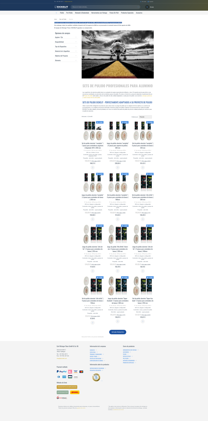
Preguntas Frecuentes (95, 370)
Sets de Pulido (63, 19)
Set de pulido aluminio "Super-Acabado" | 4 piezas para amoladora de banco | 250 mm (142, 300)
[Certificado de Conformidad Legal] (97, 381)
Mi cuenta (144, 1)
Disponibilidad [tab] (59, 42)
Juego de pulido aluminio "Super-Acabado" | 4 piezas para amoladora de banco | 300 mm (117, 300)
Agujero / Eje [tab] (59, 37)
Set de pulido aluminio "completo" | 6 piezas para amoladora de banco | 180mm (117, 197)
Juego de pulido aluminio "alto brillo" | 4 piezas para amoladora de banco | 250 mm (92, 248)
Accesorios (126, 352)
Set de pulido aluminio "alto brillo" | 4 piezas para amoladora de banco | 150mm (92, 300)
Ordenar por (135, 117)
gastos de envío (81, 408)
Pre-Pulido (125, 358)
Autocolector (63, 392)
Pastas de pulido (88, 95)
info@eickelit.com (68, 1)
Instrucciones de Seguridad (97, 368)
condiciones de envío (118, 409)
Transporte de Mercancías (67, 387)
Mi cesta (152, 7)
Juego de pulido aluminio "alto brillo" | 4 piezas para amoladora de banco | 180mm (142, 248)
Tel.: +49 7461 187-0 (58, 1)
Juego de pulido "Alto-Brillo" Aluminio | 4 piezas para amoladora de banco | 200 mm (117, 248)
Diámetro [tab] (58, 60)
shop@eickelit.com (62, 358)
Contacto (92, 350)
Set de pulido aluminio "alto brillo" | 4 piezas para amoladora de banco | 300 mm (142, 197)
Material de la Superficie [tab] (62, 51)
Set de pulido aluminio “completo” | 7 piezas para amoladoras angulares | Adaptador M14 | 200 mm (92, 145)
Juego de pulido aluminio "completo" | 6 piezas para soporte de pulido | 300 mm (118, 145)
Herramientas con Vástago (129, 350)
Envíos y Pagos (93, 356)
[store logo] (61, 7)
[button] (150, 1)
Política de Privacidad (95, 358)
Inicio (55, 19)
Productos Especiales (128, 363)
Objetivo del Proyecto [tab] (61, 55)
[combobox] (105, 7)
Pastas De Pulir (127, 356)
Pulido (124, 354)
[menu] (104, 13)
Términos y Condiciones (96, 354)
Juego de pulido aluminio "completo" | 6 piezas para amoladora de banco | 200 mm (92, 197)
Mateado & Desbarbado (129, 360)
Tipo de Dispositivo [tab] (60, 46)
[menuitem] (56, 13)
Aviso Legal (93, 352)
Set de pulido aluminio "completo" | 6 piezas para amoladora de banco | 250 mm (142, 145)
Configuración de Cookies (96, 360)
